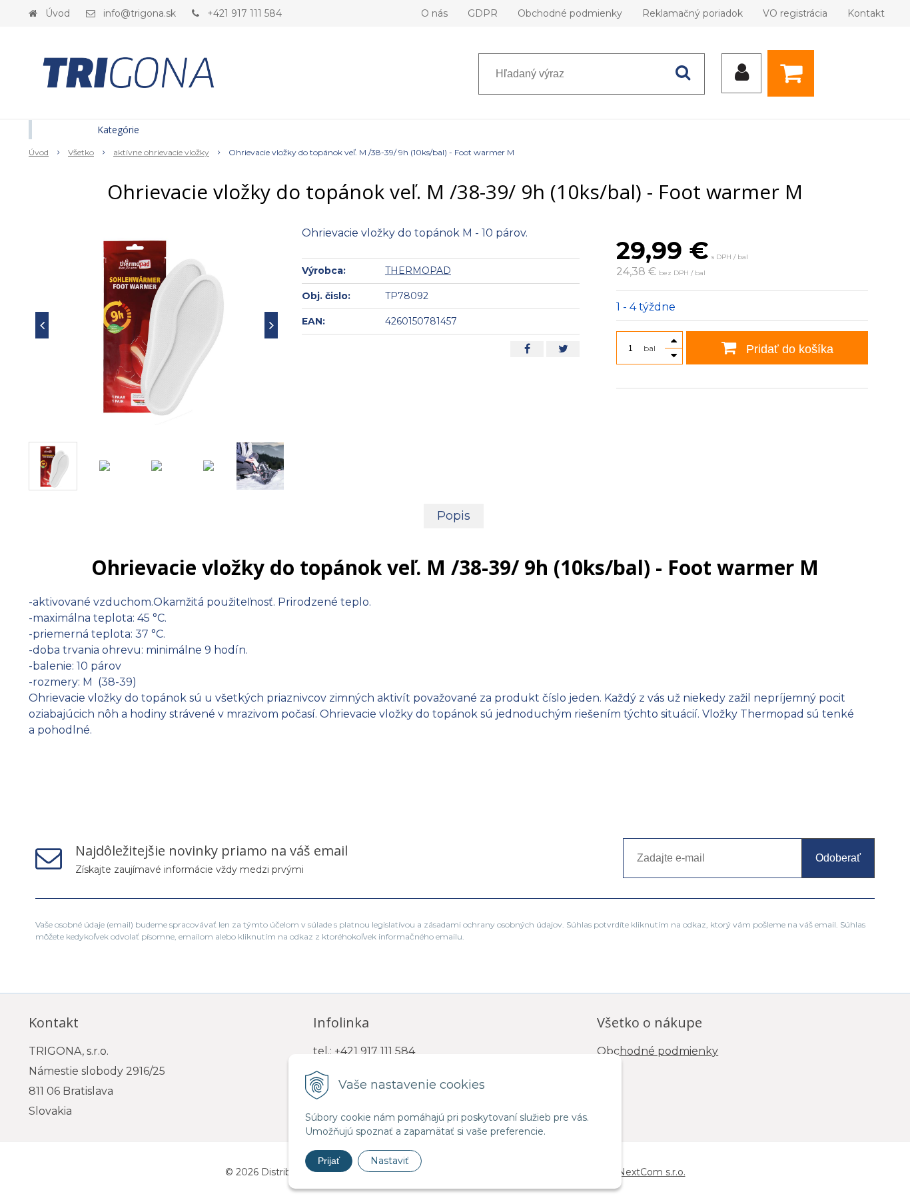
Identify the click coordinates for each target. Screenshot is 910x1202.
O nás (434, 13)
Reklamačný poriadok (692, 13)
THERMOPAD (418, 271)
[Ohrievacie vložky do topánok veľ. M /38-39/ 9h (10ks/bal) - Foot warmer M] (156, 325)
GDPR (483, 13)
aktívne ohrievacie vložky (161, 152)
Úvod (57, 13)
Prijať (329, 1160)
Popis (453, 515)
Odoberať (838, 858)
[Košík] (794, 73)
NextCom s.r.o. (651, 1172)
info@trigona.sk (139, 13)
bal (650, 348)
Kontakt (866, 13)
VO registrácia (795, 13)
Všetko (81, 152)
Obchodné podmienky (570, 13)
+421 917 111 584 (244, 13)
